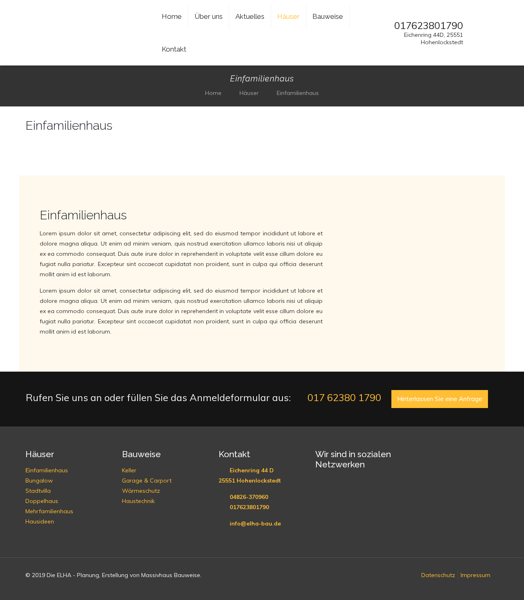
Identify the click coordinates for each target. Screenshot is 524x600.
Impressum (475, 575)
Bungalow (39, 480)
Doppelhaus (41, 501)
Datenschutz (438, 575)
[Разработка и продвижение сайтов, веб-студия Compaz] (29, 586)
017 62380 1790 (343, 397)
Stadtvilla (38, 490)
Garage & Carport (147, 480)
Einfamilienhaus (298, 93)
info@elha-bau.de (255, 523)
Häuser (249, 93)
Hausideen (39, 521)
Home (213, 93)
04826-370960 (249, 497)
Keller (129, 470)
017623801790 (249, 507)
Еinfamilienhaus (46, 470)
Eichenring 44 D (252, 470)
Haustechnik (138, 501)
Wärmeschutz (141, 490)
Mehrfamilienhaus (49, 511)
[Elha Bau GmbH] (86, 41)
